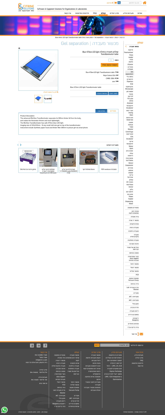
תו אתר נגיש (43, 383)
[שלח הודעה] (4, 410)
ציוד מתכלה (135, 217)
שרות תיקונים (134, 224)
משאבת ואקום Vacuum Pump (133, 279)
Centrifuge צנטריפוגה (129, 133)
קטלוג (103, 13)
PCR (131, 84)
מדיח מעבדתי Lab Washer (133, 288)
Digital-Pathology (116, 371)
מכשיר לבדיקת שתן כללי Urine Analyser (130, 98)
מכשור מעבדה (109, 37)
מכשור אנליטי (134, 271)
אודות (140, 13)
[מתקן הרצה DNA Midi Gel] (28, 157)
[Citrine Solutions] (28, 6)
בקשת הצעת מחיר (109, 65)
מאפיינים (113, 111)
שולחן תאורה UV (129, 181)
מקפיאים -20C (134, 297)
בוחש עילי (129, 77)
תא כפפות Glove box (129, 119)
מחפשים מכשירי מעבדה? (92, 387)
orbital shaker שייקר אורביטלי (130, 174)
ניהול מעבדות (96, 360)
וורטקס (130, 50)
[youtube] (32, 346)
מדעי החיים (114, 13)
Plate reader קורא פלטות (131, 58)
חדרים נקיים (135, 307)
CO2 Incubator (129, 138)
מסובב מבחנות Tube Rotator (130, 125)
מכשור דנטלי (134, 268)
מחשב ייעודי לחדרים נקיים (113, 374)
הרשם (97, 345)
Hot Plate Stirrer (129, 186)
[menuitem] (132, 125)
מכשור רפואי (134, 264)
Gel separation (99, 37)
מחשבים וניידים (133, 315)
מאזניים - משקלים (130, 68)
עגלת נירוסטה (130, 154)
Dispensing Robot (129, 202)
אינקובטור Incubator (129, 107)
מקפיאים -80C (134, 300)
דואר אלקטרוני (124, 345)
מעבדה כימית (134, 227)
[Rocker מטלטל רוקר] (88, 157)
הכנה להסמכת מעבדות (92, 366)
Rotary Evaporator (129, 164)
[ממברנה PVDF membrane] (108, 157)
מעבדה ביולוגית (133, 231)
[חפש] (119, 2)
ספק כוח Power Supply (130, 196)
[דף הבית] (144, 3)
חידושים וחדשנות (82, 13)
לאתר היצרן (113, 93)
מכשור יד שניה (134, 220)
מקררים (136, 293)
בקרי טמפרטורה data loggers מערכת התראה (133, 258)
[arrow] (161, 412)
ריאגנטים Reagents (135, 319)
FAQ (95, 13)
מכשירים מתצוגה (133, 208)
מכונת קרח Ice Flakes (129, 159)
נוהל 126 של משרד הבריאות (133, 248)
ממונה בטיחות (134, 253)
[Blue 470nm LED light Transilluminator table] (38, 70)
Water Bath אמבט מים (129, 148)
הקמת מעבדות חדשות (93, 358)
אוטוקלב (130, 64)
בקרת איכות (96, 363)
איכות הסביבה (134, 244)
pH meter (129, 91)
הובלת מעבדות (95, 390)
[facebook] (45, 346)
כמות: (116, 60)
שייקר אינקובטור (129, 143)
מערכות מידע (128, 13)
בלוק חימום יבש (129, 191)
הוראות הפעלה (102, 93)
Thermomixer (129, 52)
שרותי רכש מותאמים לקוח (134, 212)
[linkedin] (39, 346)
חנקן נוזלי (135, 304)
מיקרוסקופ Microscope (129, 88)
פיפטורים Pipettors (130, 80)
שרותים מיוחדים (133, 324)
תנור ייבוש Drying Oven (129, 113)
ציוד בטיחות (135, 284)
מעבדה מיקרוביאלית (134, 236)
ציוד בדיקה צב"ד (133, 327)
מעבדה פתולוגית (133, 240)
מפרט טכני (101, 111)
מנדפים (130, 168)
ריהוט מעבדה (134, 311)
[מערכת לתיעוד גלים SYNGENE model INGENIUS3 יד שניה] (68, 157)
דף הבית (122, 37)
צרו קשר (67, 13)
